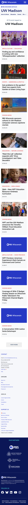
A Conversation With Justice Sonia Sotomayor (13, 330)
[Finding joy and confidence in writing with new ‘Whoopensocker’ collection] (14, 38)
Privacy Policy (23, 502)
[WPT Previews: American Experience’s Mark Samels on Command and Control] (14, 244)
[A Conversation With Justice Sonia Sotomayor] (14, 315)
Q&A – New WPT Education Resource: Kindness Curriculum (13, 191)
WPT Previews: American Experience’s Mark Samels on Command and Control (13, 260)
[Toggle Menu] (25, 2)
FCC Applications (13, 500)
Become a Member (5, 415)
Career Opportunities (5, 397)
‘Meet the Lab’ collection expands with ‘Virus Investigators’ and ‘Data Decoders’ (12, 157)
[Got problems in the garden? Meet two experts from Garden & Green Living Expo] (14, 71)
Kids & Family (15, 186)
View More (14, 344)
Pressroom (3, 389)
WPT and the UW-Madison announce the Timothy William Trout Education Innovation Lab (13, 226)
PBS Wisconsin (4, 480)
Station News (6, 115)
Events (19, 14)
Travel (2, 404)
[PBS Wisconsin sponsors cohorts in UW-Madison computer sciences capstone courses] (14, 104)
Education (13, 14)
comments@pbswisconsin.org (10, 357)
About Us (3, 380)
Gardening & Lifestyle (16, 82)
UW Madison (11, 11)
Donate (4, 413)
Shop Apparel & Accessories (7, 386)
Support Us (5, 409)
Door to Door (4, 417)
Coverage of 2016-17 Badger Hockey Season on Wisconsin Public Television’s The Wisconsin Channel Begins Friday (14, 295)
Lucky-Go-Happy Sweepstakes (7, 430)
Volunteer (3, 428)
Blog (2, 382)
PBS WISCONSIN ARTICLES (9, 7)
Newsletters (3, 402)
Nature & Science (17, 151)
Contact (4, 354)
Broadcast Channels (5, 384)
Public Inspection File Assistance (12, 502)
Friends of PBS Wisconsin (6, 419)
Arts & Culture (5, 14)
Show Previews (19, 255)
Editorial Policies (5, 500)
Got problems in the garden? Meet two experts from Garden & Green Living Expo (13, 87)
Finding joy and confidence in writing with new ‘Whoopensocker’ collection (13, 54)
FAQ (2, 371)
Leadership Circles (5, 421)
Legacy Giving (4, 424)
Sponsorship (3, 426)
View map (3, 369)
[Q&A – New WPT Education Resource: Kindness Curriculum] (14, 175)
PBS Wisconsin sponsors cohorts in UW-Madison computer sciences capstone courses (13, 121)
